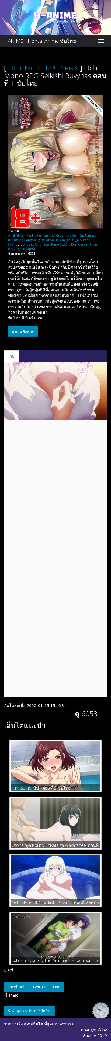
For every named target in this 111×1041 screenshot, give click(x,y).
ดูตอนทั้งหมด (23, 331)
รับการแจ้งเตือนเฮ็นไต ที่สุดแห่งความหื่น (39, 1023)
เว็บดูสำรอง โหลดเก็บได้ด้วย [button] (31, 1010)
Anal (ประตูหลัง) (19, 235)
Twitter (39, 986)
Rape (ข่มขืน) (60, 244)
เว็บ (11, 356)
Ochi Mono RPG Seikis (43, 68)
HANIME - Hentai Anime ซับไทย (40, 40)
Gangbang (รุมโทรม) (39, 240)
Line (56, 986)
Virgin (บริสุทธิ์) (24, 249)
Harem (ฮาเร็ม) (65, 240)
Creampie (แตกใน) (70, 235)
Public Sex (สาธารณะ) (34, 244)
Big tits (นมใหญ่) (43, 235)
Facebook (16, 986)
